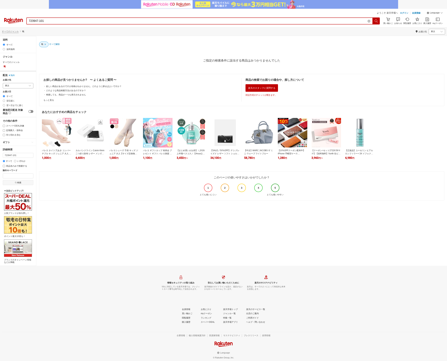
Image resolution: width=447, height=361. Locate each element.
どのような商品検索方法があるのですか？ (66, 90)
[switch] (30, 111)
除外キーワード (10, 170)
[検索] (376, 20)
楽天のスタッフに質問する (261, 88)
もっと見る (48, 100)
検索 (19, 182)
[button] (435, 13)
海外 (13, 75)
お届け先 (7, 80)
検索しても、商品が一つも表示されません (66, 94)
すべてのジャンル (10, 31)
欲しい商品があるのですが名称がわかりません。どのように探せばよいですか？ (84, 86)
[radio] (4, 45)
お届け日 (7, 92)
